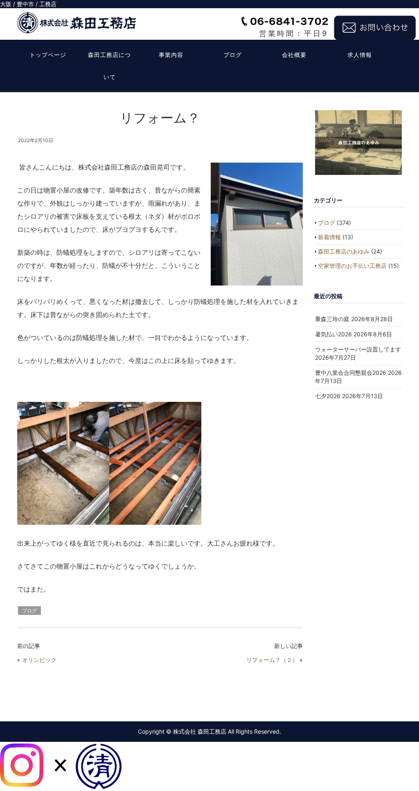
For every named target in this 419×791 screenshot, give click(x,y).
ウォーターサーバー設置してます (358, 349)
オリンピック (39, 659)
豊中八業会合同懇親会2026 (350, 372)
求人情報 (359, 54)
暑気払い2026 (333, 334)
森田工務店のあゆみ (343, 251)
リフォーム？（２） (272, 659)
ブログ (232, 54)
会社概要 (294, 54)
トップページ (47, 54)
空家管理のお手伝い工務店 (352, 265)
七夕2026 (327, 395)
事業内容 (171, 54)
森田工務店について (109, 65)
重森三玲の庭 (332, 318)
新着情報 (329, 236)
